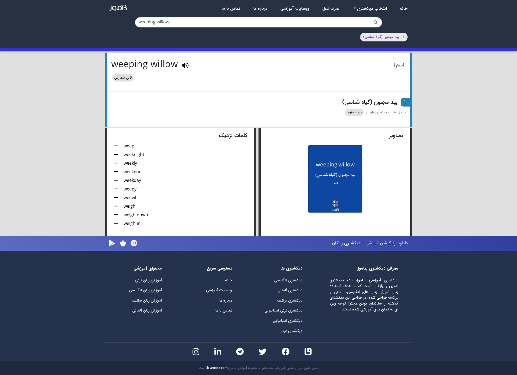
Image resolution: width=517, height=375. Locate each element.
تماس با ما (230, 8)
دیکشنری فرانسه (289, 301)
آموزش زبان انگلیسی (145, 290)
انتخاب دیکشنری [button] (371, 8)
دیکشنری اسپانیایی (287, 321)
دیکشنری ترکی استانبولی (283, 310)
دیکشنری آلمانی (289, 290)
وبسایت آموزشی (294, 8)
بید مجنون (354, 112)
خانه (404, 8)
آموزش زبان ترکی (148, 280)
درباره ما (260, 8)
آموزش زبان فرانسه (147, 301)
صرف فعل (331, 8)
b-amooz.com (217, 368)
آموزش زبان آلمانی (147, 310)
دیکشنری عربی (291, 331)
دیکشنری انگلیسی (288, 280)
